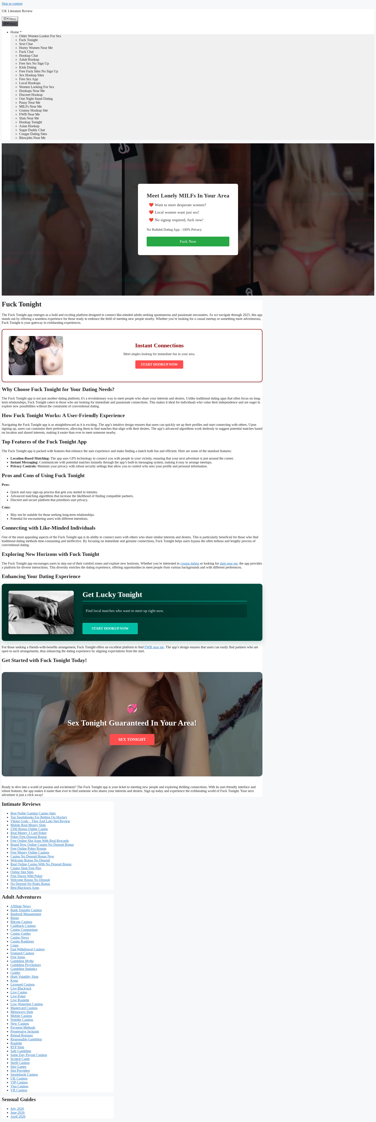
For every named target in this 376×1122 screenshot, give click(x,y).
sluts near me (229, 563)
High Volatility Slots (24, 976)
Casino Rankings (22, 941)
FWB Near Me (29, 114)
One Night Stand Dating (36, 98)
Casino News (19, 937)
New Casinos (19, 1023)
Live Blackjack (20, 988)
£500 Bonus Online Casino (29, 829)
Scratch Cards (20, 1059)
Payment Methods (22, 1027)
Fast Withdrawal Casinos (27, 949)
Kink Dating (27, 67)
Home (14, 32)
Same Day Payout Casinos (28, 1055)
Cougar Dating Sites (33, 134)
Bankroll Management (25, 914)
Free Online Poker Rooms (28, 848)
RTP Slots (17, 1047)
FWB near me (154, 647)
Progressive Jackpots (24, 1031)
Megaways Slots (21, 1012)
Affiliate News (20, 906)
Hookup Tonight (30, 122)
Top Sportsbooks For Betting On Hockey (38, 817)
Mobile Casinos (21, 1016)
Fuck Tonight (28, 40)
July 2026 (17, 1108)
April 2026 (17, 1116)
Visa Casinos (19, 1086)
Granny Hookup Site (33, 110)
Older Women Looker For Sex (40, 36)
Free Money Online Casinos (29, 852)
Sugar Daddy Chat (32, 130)
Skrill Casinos (20, 1063)
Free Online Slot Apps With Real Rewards (39, 841)
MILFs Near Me (30, 106)
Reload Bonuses (21, 1035)
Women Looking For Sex (36, 87)
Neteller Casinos (21, 1020)
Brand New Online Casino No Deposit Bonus (42, 844)
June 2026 (17, 1112)
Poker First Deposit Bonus (28, 837)
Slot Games (18, 1066)
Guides (15, 973)
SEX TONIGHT (132, 739)
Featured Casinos (22, 953)
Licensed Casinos (22, 984)
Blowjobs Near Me (32, 138)
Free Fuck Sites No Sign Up (38, 71)
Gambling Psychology (25, 965)
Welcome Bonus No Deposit (30, 860)
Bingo (14, 918)
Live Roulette (19, 1000)
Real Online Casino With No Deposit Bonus (40, 864)
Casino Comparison (24, 929)
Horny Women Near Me (36, 48)
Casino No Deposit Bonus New (32, 856)
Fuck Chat (26, 52)
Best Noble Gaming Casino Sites (33, 813)
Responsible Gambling (26, 1039)
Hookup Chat (28, 55)
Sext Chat (26, 44)
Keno (14, 980)
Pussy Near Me (29, 102)
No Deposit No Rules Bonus (30, 884)
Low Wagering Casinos (26, 1004)
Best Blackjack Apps (24, 888)
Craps (14, 945)
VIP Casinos (19, 1082)
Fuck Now (188, 241)
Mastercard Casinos (23, 1008)
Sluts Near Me (29, 118)
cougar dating (189, 563)
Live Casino (18, 992)
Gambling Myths (22, 961)
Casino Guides (20, 933)
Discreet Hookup (31, 95)
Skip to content (12, 3)
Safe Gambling (20, 1051)
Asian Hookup (29, 126)
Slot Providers (20, 1070)
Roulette (16, 1043)
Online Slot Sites (22, 872)
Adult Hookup (29, 59)
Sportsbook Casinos (24, 1074)
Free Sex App (28, 79)
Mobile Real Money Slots (28, 825)
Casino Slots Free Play (26, 868)
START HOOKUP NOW (159, 364)
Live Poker (18, 996)
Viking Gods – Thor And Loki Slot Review (40, 821)
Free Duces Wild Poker (26, 876)
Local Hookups (29, 83)
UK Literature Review (17, 11)
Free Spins (17, 957)
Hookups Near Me (32, 91)
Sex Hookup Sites (31, 75)
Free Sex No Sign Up (34, 63)
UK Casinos (18, 1078)
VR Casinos (18, 1090)
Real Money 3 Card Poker (28, 833)
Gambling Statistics (23, 969)
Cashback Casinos (23, 926)
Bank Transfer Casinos (26, 910)
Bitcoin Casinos (21, 922)
